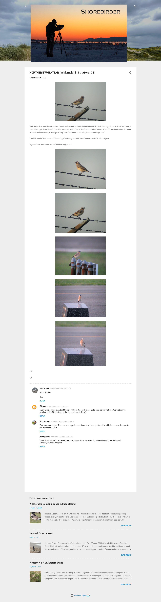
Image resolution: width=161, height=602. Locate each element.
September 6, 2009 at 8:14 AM (60, 389)
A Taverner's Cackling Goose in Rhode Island (53, 504)
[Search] (134, 7)
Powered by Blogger (82, 595)
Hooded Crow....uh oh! (41, 533)
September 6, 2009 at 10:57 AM (58, 406)
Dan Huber (44, 388)
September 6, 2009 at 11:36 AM (63, 421)
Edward (43, 406)
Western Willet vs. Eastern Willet (46, 562)
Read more (125, 525)
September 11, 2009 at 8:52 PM (62, 437)
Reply (42, 401)
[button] (129, 73)
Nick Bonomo (46, 421)
